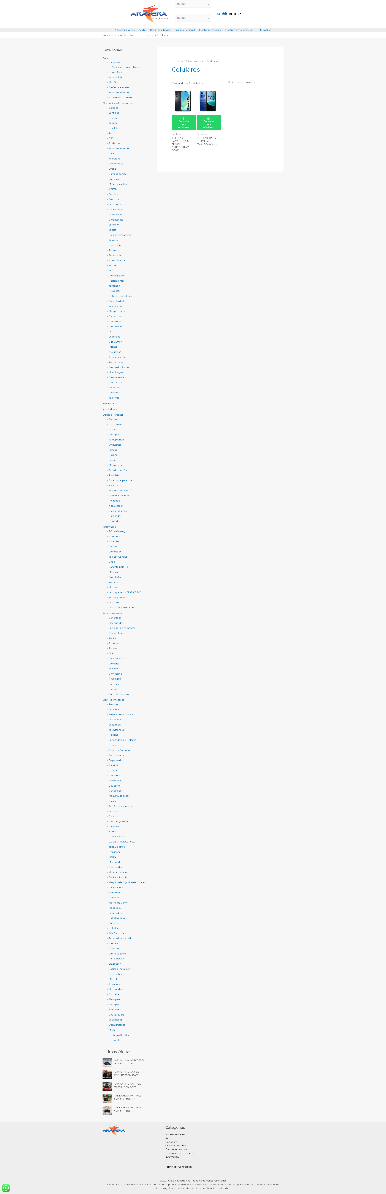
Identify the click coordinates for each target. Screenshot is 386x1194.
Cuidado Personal (184, 29)
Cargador (114, 107)
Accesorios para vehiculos (126, 67)
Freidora (113, 704)
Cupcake (114, 994)
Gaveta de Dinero (119, 367)
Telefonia (114, 397)
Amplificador (116, 382)
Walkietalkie (116, 209)
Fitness (113, 449)
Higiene (113, 454)
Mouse (113, 265)
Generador (115, 551)
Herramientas (116, 280)
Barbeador (115, 515)
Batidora (113, 765)
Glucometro (116, 424)
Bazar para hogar (160, 29)
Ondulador (115, 444)
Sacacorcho (115, 255)
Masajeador (115, 465)
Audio (142, 29)
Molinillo (113, 979)
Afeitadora (114, 500)
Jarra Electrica (117, 846)
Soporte (113, 643)
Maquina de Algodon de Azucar (127, 882)
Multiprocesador (118, 872)
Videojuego (115, 306)
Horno (112, 831)
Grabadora (115, 316)
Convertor (114, 663)
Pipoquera (115, 907)
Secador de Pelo (118, 490)
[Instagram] (235, 14)
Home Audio (116, 72)
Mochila (113, 572)
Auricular (114, 541)
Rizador (113, 460)
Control (113, 546)
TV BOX (113, 189)
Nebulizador (116, 505)
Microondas (115, 989)
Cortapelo (114, 434)
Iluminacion (115, 204)
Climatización (116, 836)
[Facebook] (230, 14)
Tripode (113, 122)
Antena (113, 648)
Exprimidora (115, 913)
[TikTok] (239, 14)
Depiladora (115, 521)
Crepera (113, 943)
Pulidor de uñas (118, 510)
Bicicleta (114, 128)
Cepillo (113, 419)
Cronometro (116, 163)
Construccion (116, 658)
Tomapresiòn (116, 439)
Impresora (115, 245)
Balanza (113, 485)
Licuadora (114, 785)
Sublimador (115, 1019)
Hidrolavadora (117, 917)
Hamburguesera (118, 821)
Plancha (113, 734)
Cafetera (114, 923)
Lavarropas (115, 780)
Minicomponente (119, 92)
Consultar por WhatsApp (184, 124)
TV (110, 270)
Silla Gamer (115, 341)
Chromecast (116, 219)
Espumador (115, 867)
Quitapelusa (116, 633)
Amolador (114, 775)
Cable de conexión (119, 694)
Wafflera (113, 770)
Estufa (112, 856)
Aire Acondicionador (120, 806)
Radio (112, 153)
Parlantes (114, 392)
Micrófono (114, 82)
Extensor (114, 224)
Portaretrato (116, 362)
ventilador (108, 403)
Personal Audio (117, 77)
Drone (112, 168)
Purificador (115, 948)
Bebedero (115, 892)
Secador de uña (118, 470)
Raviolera (114, 826)
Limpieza (114, 745)
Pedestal (114, 387)
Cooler (112, 561)
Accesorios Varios (124, 29)
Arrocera (114, 897)
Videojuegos (116, 372)
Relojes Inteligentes (120, 234)
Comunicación (117, 275)
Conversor (114, 684)
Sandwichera (116, 974)
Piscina (113, 638)
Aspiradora (115, 719)
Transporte (115, 240)
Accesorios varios (112, 613)
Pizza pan (114, 999)
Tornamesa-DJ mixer (121, 97)
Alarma (113, 250)
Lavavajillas (115, 1040)
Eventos (113, 118)
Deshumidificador (119, 1035)
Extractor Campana (120, 750)
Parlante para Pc (118, 566)
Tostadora (114, 984)
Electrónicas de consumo (117, 103)
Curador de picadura (120, 480)
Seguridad (114, 336)
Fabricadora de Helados (122, 739)
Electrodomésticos (210, 29)
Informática (264, 29)
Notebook (115, 536)
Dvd (111, 331)
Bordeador (115, 1009)
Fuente (113, 346)
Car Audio (114, 62)
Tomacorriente (117, 357)
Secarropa (115, 724)
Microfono (114, 158)
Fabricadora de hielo (120, 938)
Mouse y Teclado (118, 597)
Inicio (174, 61)
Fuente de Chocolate (121, 714)
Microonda (115, 862)
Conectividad (116, 301)
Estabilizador (116, 622)
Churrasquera (116, 1014)
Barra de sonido (118, 173)
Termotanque (117, 729)
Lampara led (116, 214)
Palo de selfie (116, 377)
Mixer (112, 1029)
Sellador (113, 668)
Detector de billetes (120, 296)
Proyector (114, 290)
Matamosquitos (118, 184)
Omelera (114, 709)
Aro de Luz (115, 351)
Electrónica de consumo (239, 29)
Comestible (115, 673)
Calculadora (115, 326)
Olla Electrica (116, 933)
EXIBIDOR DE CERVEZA (122, 841)
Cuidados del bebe (119, 495)
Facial (112, 429)
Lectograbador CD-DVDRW (125, 592)
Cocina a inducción (119, 968)
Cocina (113, 801)
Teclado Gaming (118, 556)
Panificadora (116, 887)
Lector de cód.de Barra (122, 607)
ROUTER (114, 602)
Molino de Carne (118, 902)
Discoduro (114, 199)
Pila (111, 653)
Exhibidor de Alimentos (122, 627)
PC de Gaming (117, 531)
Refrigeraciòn (116, 958)
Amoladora (115, 321)
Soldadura (114, 143)
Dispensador (116, 760)
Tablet (112, 229)
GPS (111, 138)
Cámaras (114, 179)
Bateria (113, 689)
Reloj (111, 133)
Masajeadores (117, 311)
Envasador (115, 963)
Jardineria (114, 285)
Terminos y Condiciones (178, 1166)
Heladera (114, 928)
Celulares (114, 194)
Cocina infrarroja (118, 877)
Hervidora (114, 851)
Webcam (114, 582)
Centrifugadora (117, 953)
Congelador (115, 790)
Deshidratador (117, 1024)
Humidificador (117, 260)
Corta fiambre (117, 755)
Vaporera (114, 811)
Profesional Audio (119, 87)
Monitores (114, 587)
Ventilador (114, 112)
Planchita (114, 475)
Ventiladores (110, 409)
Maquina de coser (119, 795)
